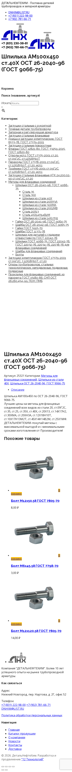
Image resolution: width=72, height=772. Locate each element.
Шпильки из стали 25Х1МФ (40, 208)
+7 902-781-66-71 (19, 19)
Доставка (14, 749)
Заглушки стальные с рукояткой (29, 125)
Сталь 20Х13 (30, 211)
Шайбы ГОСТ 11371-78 (30, 231)
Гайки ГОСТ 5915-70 (29, 228)
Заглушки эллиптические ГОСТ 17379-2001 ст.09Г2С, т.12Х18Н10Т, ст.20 (37, 259)
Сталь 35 (28, 191)
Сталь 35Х (29, 195)
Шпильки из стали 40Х (37, 198)
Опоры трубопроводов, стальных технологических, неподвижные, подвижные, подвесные (38, 268)
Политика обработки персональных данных (31, 715)
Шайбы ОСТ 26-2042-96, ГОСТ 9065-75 (42, 224)
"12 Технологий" (32, 759)
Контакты (15, 745)
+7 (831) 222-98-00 (20, 15)
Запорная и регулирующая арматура (33, 132)
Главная (14, 730)
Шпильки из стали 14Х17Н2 (40, 218)
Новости (14, 741)
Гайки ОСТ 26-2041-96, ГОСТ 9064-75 (41, 221)
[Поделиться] (9, 766)
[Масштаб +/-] (2, 766)
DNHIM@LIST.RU (18, 12)
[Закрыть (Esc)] (13, 766)
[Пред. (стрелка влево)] (2, 769)
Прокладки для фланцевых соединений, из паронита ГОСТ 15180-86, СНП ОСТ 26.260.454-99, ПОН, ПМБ (36, 278)
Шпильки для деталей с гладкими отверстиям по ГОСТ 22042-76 (37, 236)
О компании (16, 737)
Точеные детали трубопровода (29, 129)
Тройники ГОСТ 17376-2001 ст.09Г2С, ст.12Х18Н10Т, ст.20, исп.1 (33, 170)
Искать (6, 103)
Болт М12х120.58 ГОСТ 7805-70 (36, 631)
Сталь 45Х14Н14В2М (36, 215)
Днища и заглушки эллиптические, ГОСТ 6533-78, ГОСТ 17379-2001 (35, 140)
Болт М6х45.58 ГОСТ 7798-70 (34, 566)
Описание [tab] (17, 389)
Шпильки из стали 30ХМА (39, 205)
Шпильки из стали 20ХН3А (39, 201)
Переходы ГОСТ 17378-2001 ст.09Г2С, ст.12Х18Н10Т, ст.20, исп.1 (34, 163)
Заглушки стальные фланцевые (28, 135)
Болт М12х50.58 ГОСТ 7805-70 (35, 501)
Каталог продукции (21, 733)
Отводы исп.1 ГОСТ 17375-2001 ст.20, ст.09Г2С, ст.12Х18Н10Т (33, 157)
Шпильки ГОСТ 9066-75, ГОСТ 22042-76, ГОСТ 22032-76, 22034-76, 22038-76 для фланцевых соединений (42, 245)
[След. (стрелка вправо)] (6, 769)
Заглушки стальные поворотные (29, 145)
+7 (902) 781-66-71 (38, 705)
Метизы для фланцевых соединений (32, 182)
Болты (19, 254)
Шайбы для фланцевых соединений (38, 251)
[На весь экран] (6, 766)
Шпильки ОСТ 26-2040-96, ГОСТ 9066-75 (37, 383)
